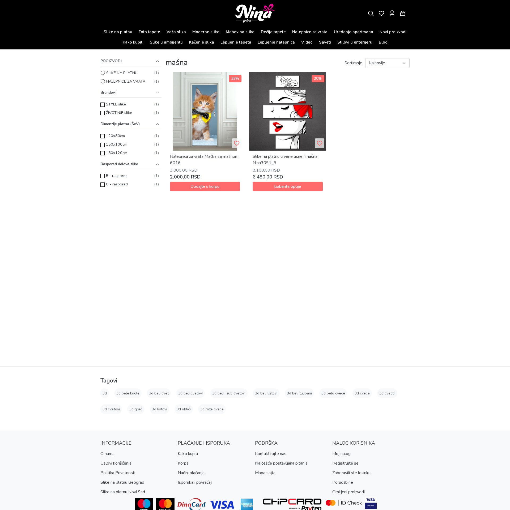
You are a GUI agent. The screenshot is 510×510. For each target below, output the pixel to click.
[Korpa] (402, 13)
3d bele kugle (127, 393)
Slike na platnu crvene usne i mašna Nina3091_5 (285, 160)
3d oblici (184, 409)
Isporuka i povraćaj (195, 482)
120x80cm (115, 135)
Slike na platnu (118, 32)
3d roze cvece (212, 409)
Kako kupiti (133, 42)
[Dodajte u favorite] (236, 143)
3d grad (135, 409)
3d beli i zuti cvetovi (228, 393)
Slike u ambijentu (166, 42)
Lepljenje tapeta (235, 42)
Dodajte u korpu (204, 186)
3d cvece (362, 393)
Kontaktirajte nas (270, 454)
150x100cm (116, 144)
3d (105, 393)
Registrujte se (345, 463)
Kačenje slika (201, 42)
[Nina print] (255, 13)
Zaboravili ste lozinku (351, 473)
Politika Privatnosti (117, 473)
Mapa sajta (265, 473)
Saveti (325, 42)
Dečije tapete (273, 32)
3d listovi (159, 409)
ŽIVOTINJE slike (119, 112)
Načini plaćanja (191, 473)
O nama (107, 454)
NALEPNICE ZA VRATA (125, 81)
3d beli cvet (159, 393)
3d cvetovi (111, 409)
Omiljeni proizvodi (348, 492)
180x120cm (116, 152)
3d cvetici (387, 393)
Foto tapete (149, 32)
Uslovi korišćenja (115, 463)
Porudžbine (342, 482)
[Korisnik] (392, 13)
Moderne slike (205, 32)
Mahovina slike (240, 32)
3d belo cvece (333, 393)
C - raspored (117, 184)
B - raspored (117, 175)
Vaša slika (176, 32)
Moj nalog (341, 454)
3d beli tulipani (299, 393)
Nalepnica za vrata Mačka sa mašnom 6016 (204, 160)
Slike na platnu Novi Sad (122, 492)
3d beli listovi (266, 393)
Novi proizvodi (393, 32)
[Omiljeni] (381, 13)
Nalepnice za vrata (310, 32)
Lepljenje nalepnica (276, 42)
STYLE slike (116, 104)
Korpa (183, 463)
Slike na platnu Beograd (122, 482)
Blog (383, 42)
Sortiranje (353, 63)
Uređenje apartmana (353, 32)
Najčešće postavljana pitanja (281, 463)
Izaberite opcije (287, 186)
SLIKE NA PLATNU (122, 72)
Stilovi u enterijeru (354, 42)
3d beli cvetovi (190, 393)
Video (307, 42)
